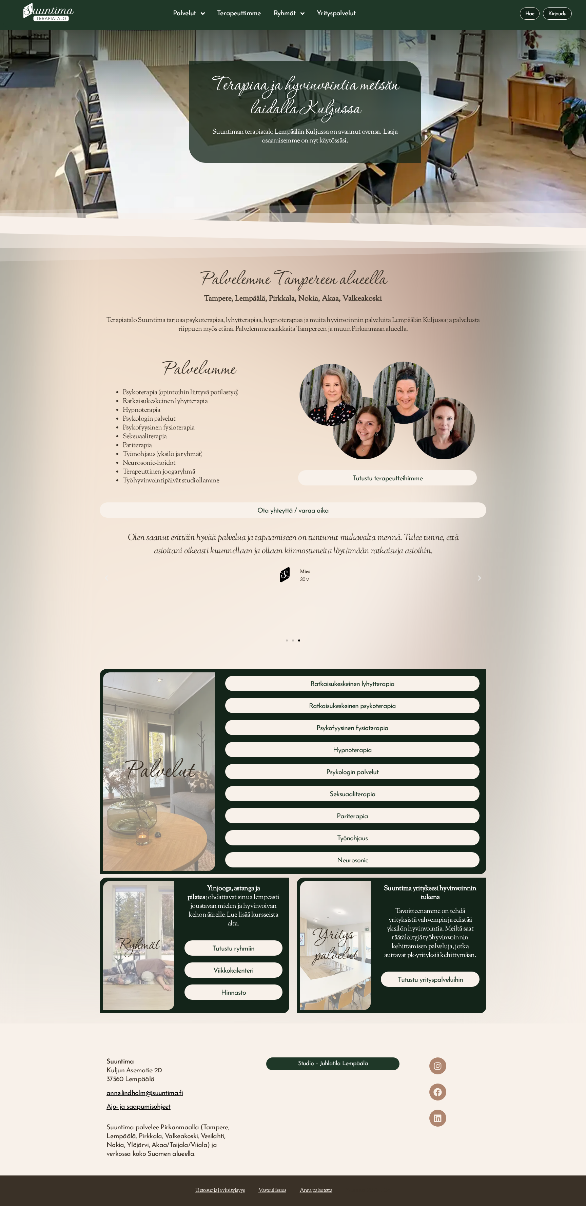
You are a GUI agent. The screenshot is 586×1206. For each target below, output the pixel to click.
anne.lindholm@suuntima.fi (144, 1093)
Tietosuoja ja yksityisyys (220, 1190)
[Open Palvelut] (202, 13)
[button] (106, 578)
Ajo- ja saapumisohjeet (138, 1107)
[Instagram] (437, 1065)
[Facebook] (437, 1092)
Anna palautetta (316, 1190)
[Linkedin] (437, 1118)
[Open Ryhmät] (302, 13)
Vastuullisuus (272, 1190)
